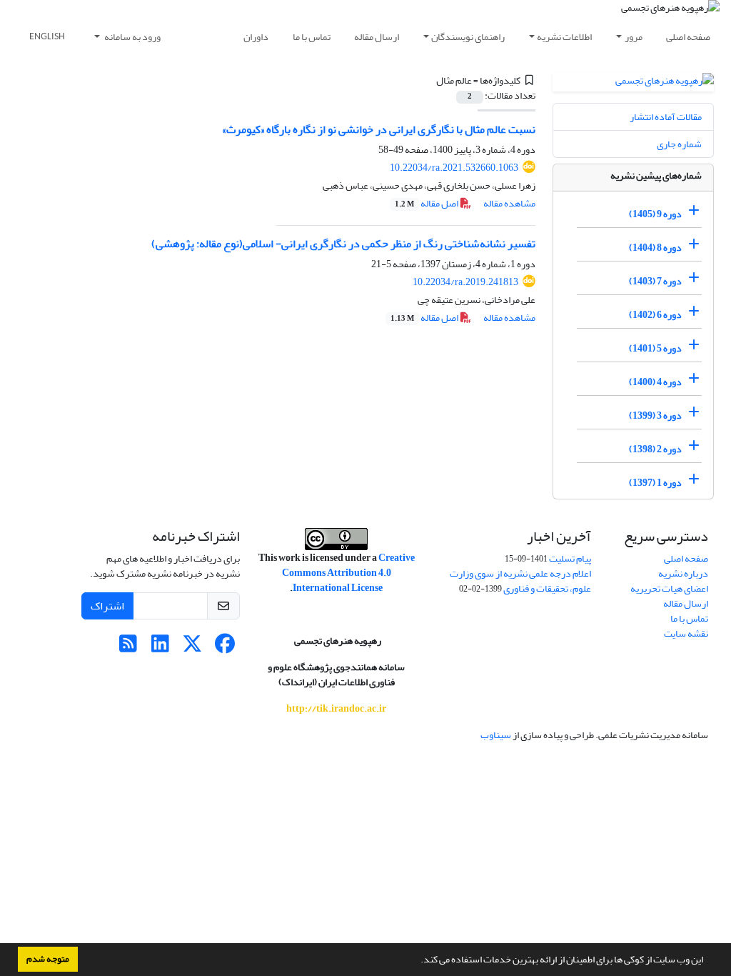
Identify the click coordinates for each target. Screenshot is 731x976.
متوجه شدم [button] (47, 958)
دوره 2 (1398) (655, 449)
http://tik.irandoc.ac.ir (336, 708)
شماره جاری (679, 144)
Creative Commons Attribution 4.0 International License (348, 572)
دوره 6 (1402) (655, 314)
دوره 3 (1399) (655, 415)
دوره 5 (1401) (655, 348)
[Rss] (128, 647)
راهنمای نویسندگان (468, 36)
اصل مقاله (427, 203)
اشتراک (107, 606)
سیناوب (495, 735)
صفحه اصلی (688, 36)
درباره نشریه (683, 573)
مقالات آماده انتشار (666, 116)
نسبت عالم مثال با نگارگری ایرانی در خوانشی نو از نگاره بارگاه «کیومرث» (378, 129)
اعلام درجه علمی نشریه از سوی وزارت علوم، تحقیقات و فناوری (520, 581)
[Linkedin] (160, 647)
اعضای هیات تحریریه (669, 588)
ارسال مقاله (376, 36)
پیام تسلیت (570, 558)
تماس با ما (312, 36)
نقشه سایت (686, 633)
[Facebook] (224, 647)
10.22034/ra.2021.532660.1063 (454, 167)
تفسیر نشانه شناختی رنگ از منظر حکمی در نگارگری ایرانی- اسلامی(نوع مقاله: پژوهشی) (343, 243)
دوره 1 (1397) (655, 482)
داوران (255, 36)
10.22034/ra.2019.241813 (465, 282)
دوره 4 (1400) (655, 382)
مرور (633, 36)
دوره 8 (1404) (655, 247)
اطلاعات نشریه (564, 36)
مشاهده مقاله (509, 203)
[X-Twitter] (192, 647)
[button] (417, 961)
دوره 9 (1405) (655, 214)
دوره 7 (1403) (655, 281)
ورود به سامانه (132, 36)
